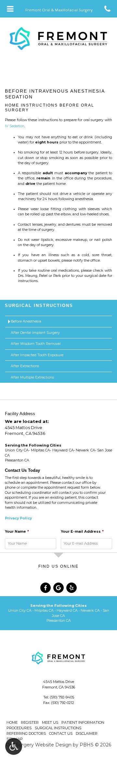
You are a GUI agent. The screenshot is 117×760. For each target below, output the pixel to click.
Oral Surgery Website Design (39, 745)
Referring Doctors (26, 733)
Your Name (17, 531)
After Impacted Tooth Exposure (37, 355)
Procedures (19, 728)
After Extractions (25, 366)
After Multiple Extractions (32, 377)
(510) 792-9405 (62, 697)
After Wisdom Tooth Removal (36, 344)
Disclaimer (87, 733)
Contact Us (60, 733)
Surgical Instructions (39, 305)
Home (12, 722)
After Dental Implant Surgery (35, 333)
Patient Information (82, 722)
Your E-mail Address (82, 531)
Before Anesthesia (26, 321)
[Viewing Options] (13, 746)
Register (30, 722)
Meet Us (50, 722)
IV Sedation (14, 126)
